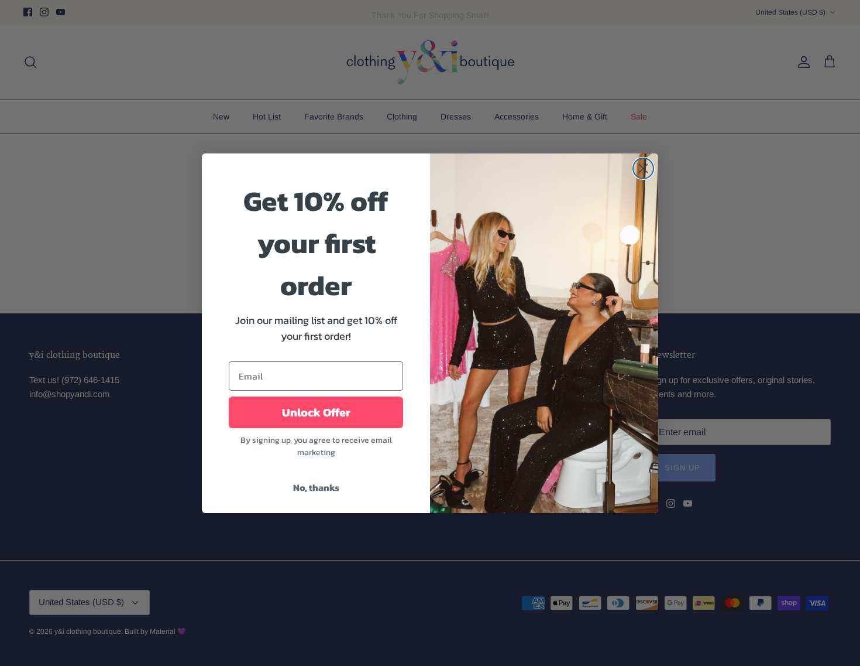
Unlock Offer (316, 412)
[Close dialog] (643, 168)
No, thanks (316, 487)
